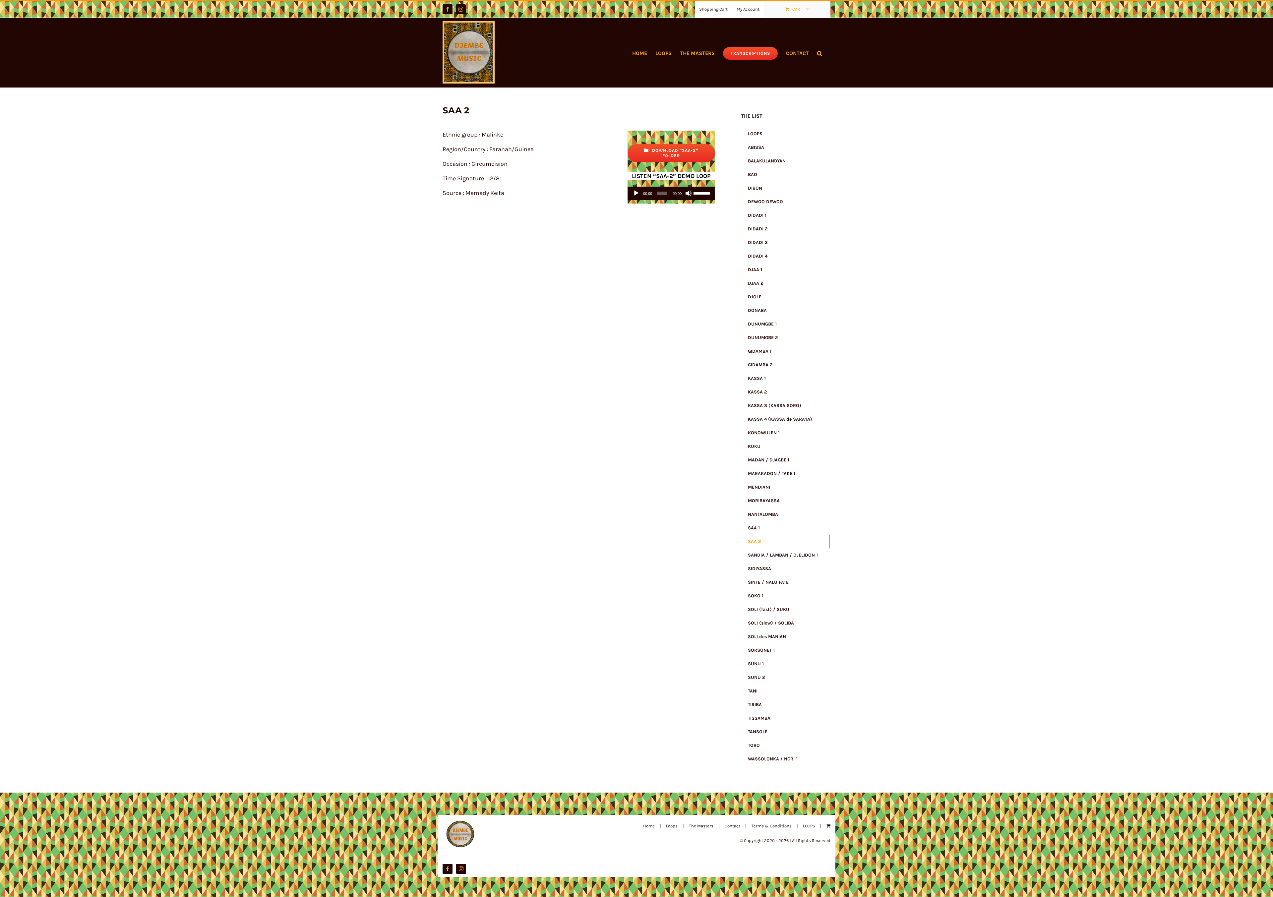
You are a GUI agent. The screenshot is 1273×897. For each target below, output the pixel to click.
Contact (732, 825)
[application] (671, 193)
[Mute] (688, 193)
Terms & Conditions (772, 825)
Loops (672, 825)
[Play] (636, 193)
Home (649, 825)
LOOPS (809, 825)
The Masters (701, 825)
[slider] (702, 193)
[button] (819, 53)
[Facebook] (448, 869)
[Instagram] (461, 869)
